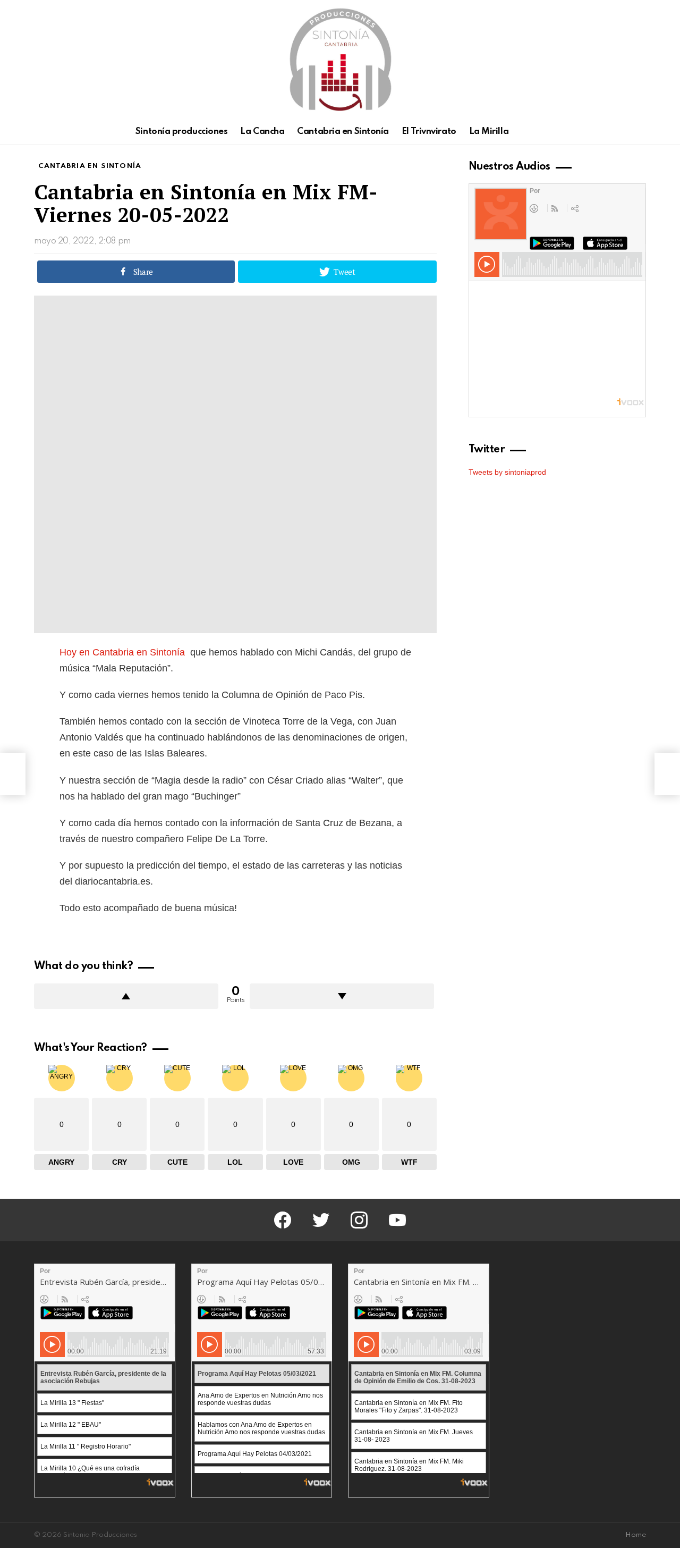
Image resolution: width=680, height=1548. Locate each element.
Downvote (342, 996)
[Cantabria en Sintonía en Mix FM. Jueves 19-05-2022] (13, 774)
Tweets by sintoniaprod (507, 472)
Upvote (126, 996)
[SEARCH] (639, 131)
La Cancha (262, 131)
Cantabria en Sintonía (343, 131)
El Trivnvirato (429, 131)
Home (635, 1535)
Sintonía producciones (181, 131)
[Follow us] (621, 131)
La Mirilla (489, 131)
